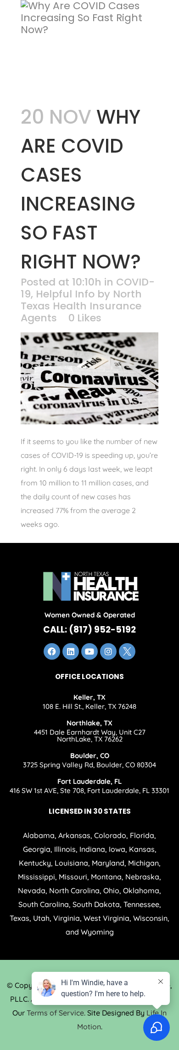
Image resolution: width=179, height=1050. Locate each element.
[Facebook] (52, 651)
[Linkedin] (70, 651)
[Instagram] (108, 651)
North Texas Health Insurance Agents (81, 306)
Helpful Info (65, 294)
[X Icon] (127, 651)
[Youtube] (89, 651)
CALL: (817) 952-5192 (89, 629)
